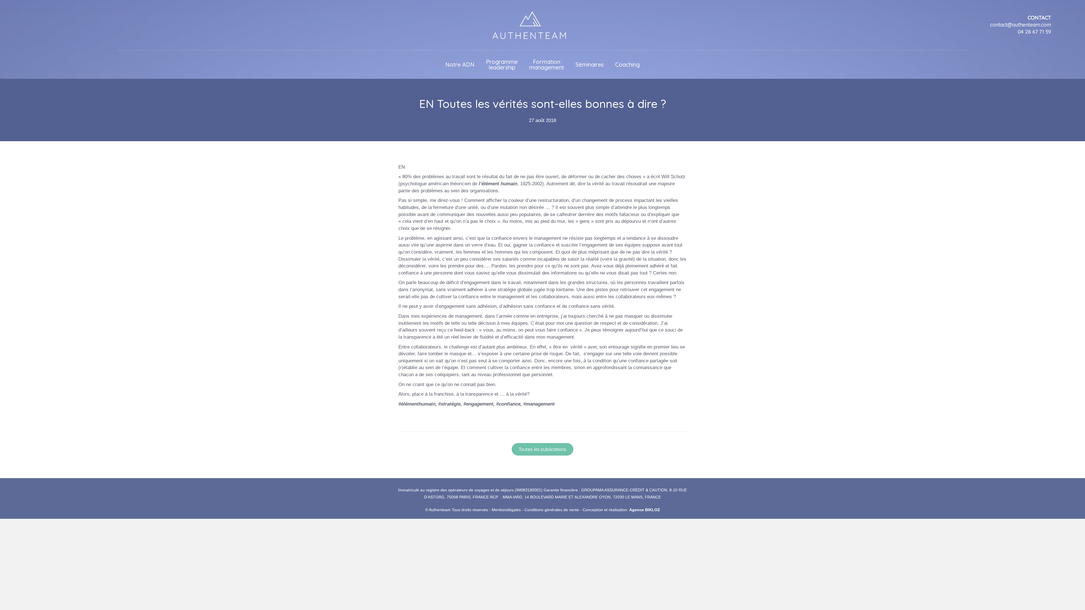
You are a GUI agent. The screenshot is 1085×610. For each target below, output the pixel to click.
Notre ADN (459, 64)
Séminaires (590, 64)
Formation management (546, 64)
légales (514, 509)
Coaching (627, 64)
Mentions (500, 509)
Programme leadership (502, 64)
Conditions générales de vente (551, 509)
